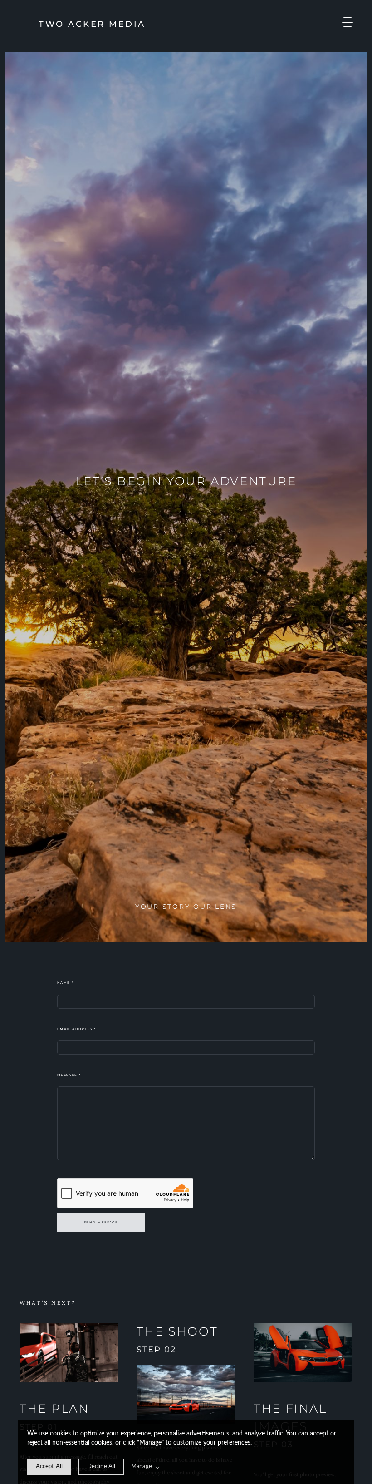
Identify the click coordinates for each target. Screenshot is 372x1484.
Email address (76, 1029)
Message (69, 1075)
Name (65, 983)
